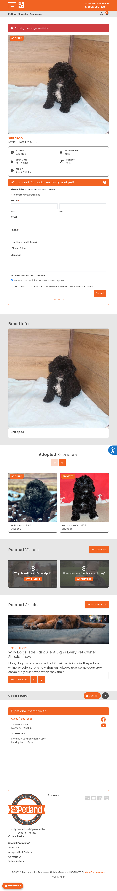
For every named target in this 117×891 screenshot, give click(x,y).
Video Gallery (16, 861)
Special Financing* (19, 843)
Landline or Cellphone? (24, 242)
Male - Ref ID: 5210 (21, 525)
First (13, 211)
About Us (13, 847)
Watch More (99, 549)
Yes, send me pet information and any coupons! (38, 280)
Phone (15, 229)
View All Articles (96, 604)
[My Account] (101, 14)
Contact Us (15, 856)
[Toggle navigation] (12, 5)
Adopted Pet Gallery (20, 852)
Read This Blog (19, 679)
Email (14, 217)
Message (16, 255)
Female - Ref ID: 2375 (74, 525)
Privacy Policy (58, 876)
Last (61, 211)
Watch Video (33, 579)
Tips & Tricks (17, 648)
